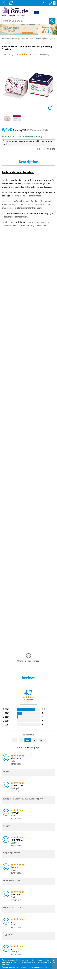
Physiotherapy (14, 39)
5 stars (6, 709)
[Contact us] (45, 3)
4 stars (6, 713)
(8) (43, 713)
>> (41, 740)
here (47, 967)
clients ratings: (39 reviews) (25, 54)
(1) (43, 717)
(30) (43, 709)
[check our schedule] (11, 3)
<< (14, 740)
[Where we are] (5, 3)
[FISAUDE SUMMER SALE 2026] (28, 29)
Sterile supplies (41, 39)
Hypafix (52, 39)
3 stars (6, 717)
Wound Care (27, 39)
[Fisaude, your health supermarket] (16, 12)
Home (4, 39)
